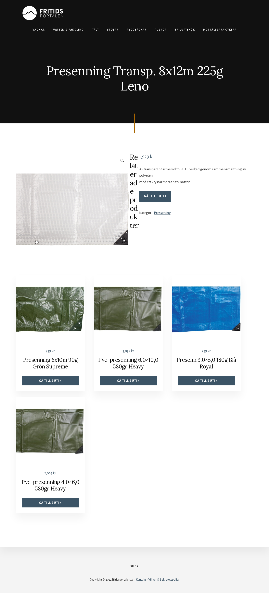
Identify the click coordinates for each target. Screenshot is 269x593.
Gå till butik (155, 196)
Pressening (162, 213)
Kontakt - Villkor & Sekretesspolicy (157, 579)
